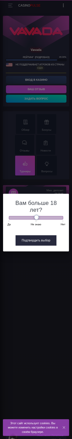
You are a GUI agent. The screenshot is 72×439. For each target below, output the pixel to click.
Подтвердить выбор (36, 240)
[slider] (36, 217)
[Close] (63, 427)
